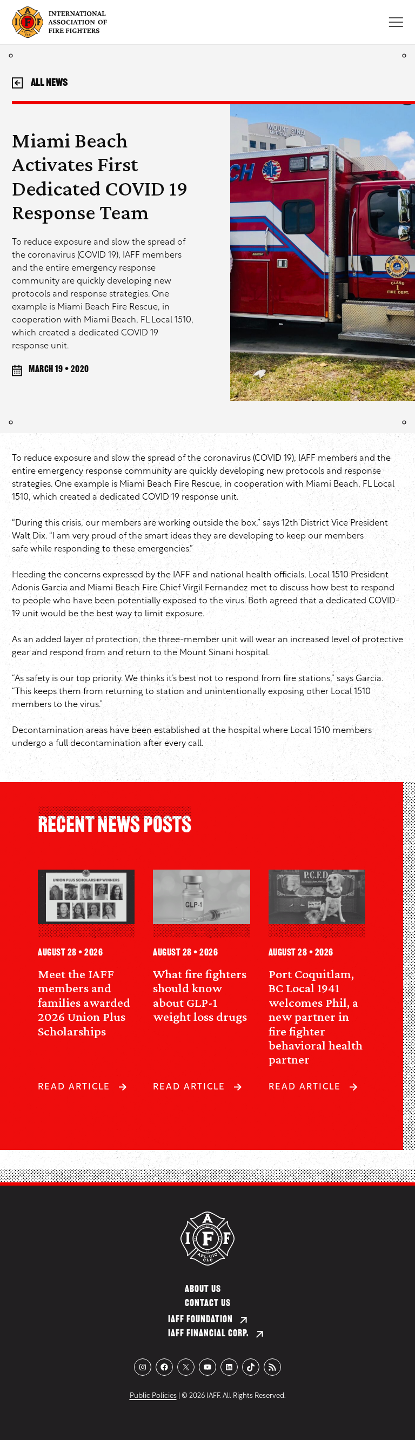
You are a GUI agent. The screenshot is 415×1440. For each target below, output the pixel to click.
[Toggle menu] (396, 22)
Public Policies (153, 1395)
